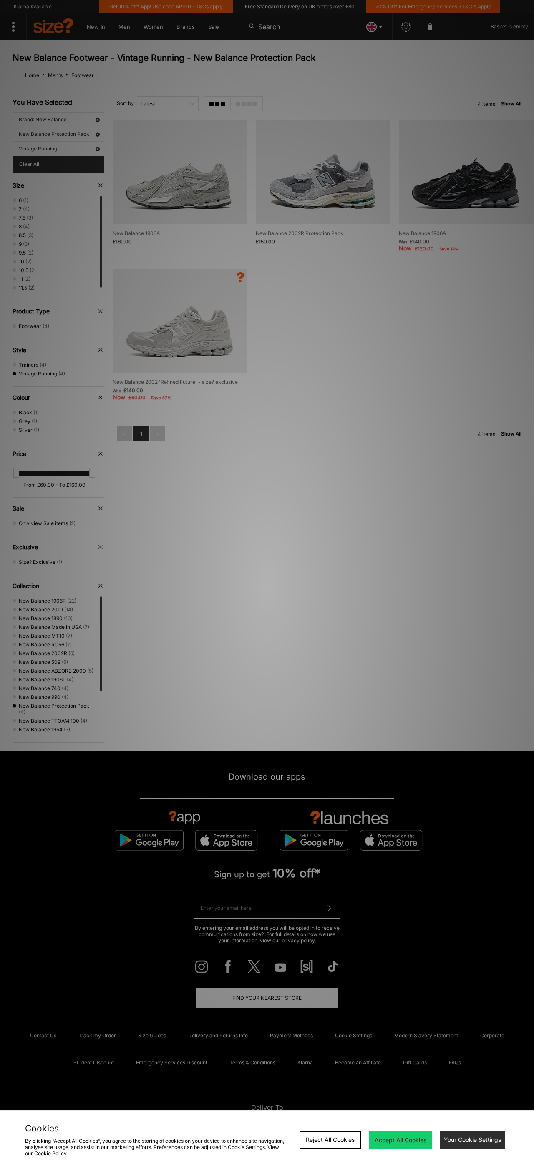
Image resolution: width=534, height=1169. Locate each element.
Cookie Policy (50, 1153)
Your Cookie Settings (472, 1139)
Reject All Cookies (330, 1139)
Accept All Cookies (400, 1140)
